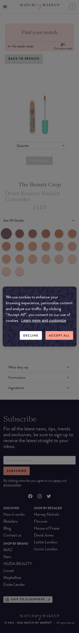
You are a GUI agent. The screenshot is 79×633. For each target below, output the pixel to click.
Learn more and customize (43, 320)
